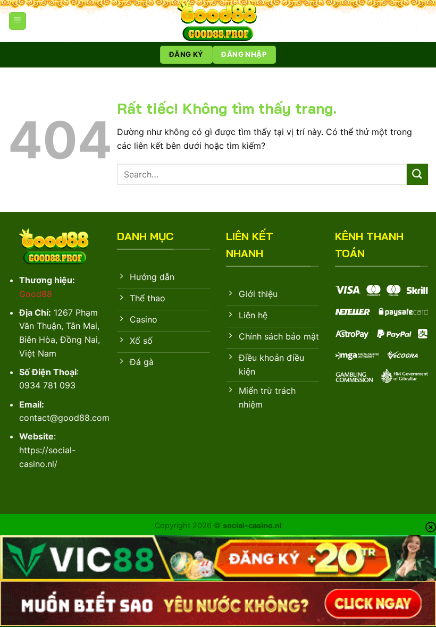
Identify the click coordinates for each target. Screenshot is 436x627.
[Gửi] (417, 174)
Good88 (35, 294)
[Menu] (17, 21)
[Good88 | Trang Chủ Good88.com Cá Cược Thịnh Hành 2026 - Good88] (218, 21)
